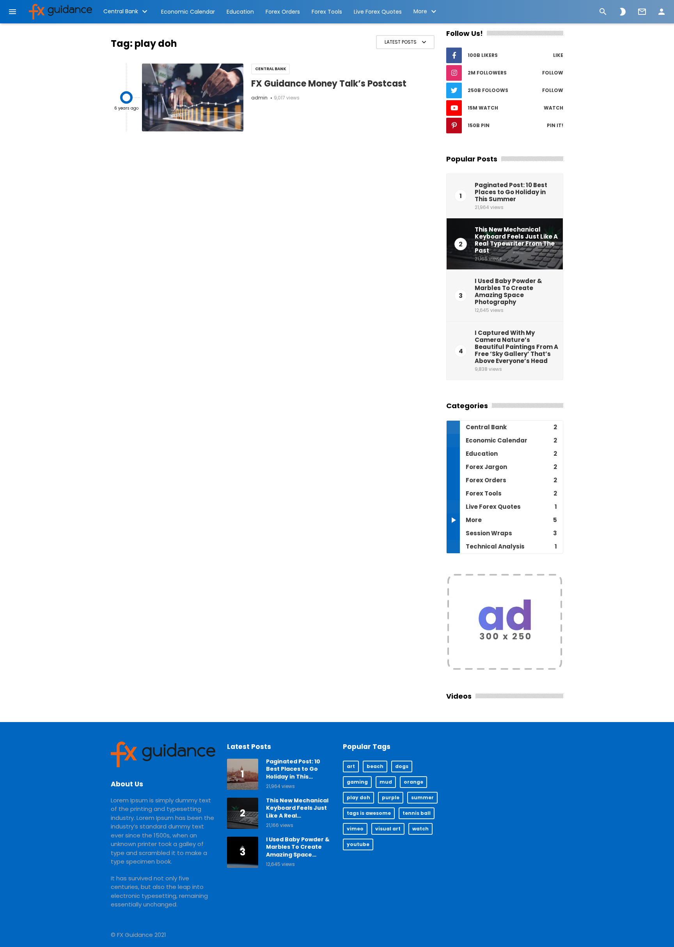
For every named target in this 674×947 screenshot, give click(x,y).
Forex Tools (327, 12)
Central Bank (120, 11)
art (351, 766)
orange (413, 782)
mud (386, 782)
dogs (401, 766)
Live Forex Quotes (378, 12)
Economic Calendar (188, 12)
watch (420, 828)
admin (259, 97)
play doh (358, 797)
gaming (357, 782)
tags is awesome (369, 813)
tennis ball (417, 813)
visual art (388, 828)
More (420, 11)
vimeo (355, 828)
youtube (358, 844)
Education (240, 12)
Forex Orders (283, 12)
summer (422, 797)
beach (375, 766)
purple (390, 797)
